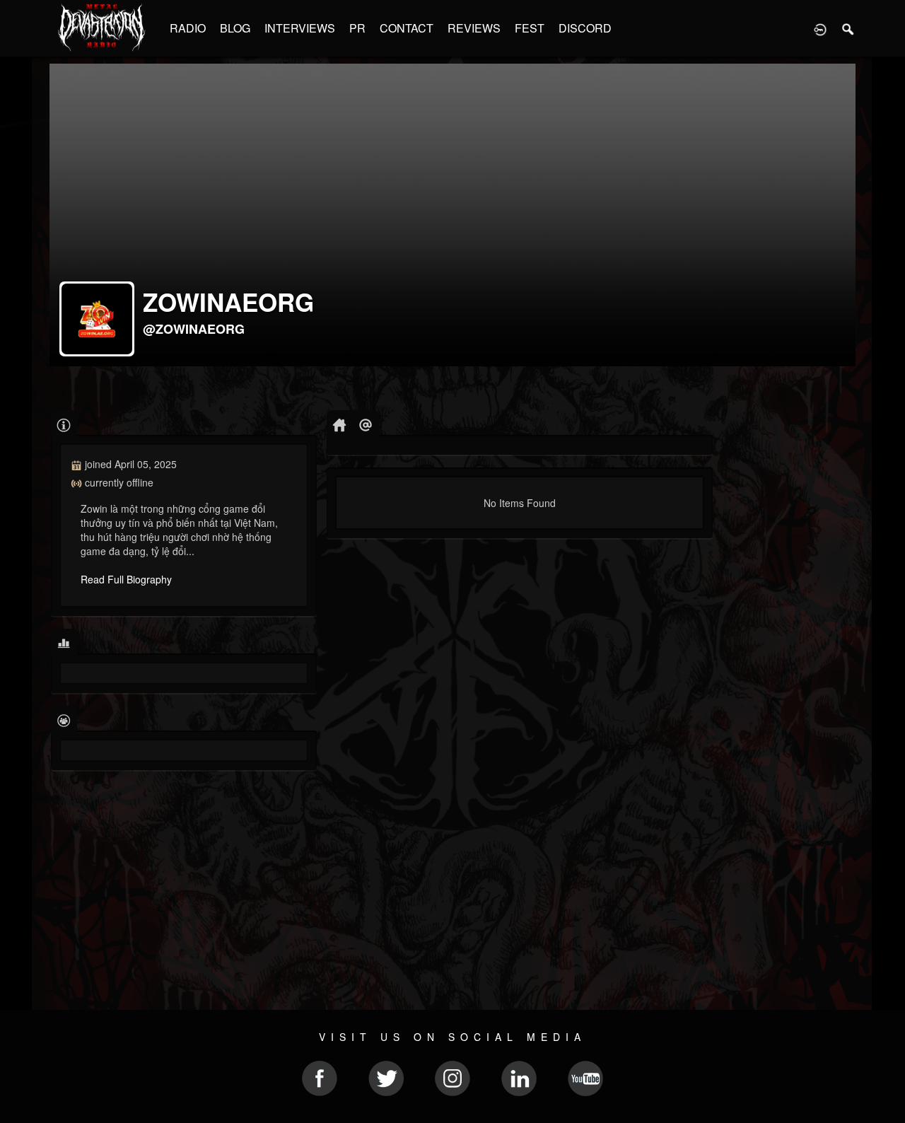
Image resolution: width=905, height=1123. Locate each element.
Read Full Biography (126, 579)
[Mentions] (365, 424)
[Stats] (64, 642)
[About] (64, 424)
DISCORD (585, 28)
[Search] (848, 28)
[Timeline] (339, 424)
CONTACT (406, 28)
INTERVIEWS (299, 28)
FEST (529, 28)
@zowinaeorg (194, 329)
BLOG (235, 28)
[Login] (820, 28)
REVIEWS (474, 28)
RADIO (188, 28)
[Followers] (64, 719)
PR (357, 28)
